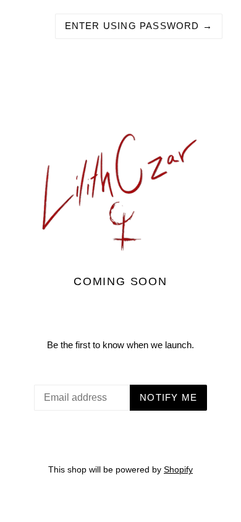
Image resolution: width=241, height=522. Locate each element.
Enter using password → (139, 25)
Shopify (178, 469)
